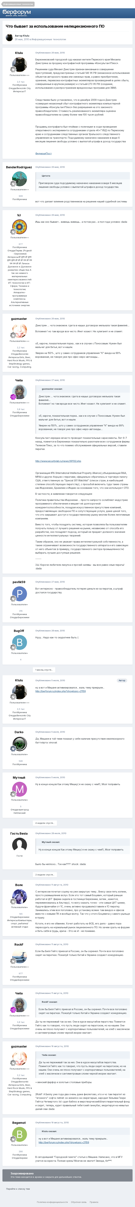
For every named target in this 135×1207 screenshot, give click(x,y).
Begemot (19, 1122)
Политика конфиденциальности (52, 1202)
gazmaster (19, 318)
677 (20, 244)
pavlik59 (19, 582)
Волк (19, 885)
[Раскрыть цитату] (40, 175)
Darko (19, 732)
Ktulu (26, 35)
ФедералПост (43, 153)
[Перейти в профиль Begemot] (19, 1134)
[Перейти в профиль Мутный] (19, 789)
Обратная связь (79, 1202)
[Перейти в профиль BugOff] (19, 642)
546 (20, 761)
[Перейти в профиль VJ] (19, 226)
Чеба (19, 380)
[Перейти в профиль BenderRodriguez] (19, 178)
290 (20, 1151)
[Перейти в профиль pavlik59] (19, 593)
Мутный (19, 777)
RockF (18, 944)
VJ (19, 215)
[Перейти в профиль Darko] (19, 743)
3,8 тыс (20, 409)
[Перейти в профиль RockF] (19, 956)
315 (20, 611)
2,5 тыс (20, 81)
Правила (94, 1202)
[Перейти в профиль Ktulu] (9, 37)
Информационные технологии (49, 39)
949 (20, 196)
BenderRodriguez (19, 167)
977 (20, 973)
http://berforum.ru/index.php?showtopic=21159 (60, 691)
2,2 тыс (20, 347)
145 (20, 913)
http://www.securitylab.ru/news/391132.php (58, 461)
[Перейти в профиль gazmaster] (19, 330)
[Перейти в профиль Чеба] (19, 392)
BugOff (19, 631)
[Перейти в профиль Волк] (19, 896)
